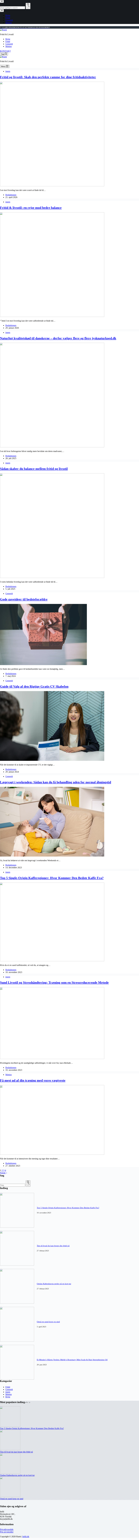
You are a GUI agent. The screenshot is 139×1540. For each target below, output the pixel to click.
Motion (8, 46)
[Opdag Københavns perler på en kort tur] (17, 1303)
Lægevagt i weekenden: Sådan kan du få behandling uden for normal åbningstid (55, 782)
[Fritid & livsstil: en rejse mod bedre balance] (52, 316)
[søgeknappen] (28, 1183)
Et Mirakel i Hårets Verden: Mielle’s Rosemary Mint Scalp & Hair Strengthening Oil (72, 1360)
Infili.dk (25, 1536)
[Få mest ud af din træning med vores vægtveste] (52, 1154)
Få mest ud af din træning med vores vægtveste (32, 1080)
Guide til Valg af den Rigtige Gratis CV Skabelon (34, 686)
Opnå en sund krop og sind (48, 1322)
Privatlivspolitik (6, 1529)
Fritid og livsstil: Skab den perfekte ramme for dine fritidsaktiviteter (48, 77)
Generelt (9, 44)
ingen (7, 71)
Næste (3, 1173)
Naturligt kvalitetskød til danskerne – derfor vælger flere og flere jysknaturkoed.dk (58, 338)
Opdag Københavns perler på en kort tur (54, 1284)
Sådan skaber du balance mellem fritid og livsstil (34, 468)
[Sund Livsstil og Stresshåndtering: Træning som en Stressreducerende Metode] (52, 1058)
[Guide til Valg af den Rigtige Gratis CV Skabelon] (52, 760)
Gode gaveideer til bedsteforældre (24, 599)
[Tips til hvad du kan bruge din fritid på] (17, 1265)
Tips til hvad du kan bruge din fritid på (53, 1246)
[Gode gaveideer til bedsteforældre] (43, 664)
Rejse (7, 39)
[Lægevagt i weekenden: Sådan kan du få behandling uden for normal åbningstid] (52, 856)
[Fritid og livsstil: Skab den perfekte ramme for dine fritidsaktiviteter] (52, 185)
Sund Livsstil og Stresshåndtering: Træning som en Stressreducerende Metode (54, 982)
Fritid (7, 41)
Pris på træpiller (6, 1532)
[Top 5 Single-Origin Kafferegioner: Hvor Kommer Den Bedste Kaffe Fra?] (52, 960)
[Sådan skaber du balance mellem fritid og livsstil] (52, 577)
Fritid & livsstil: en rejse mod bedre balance (31, 207)
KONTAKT (5, 51)
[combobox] (12, 1185)
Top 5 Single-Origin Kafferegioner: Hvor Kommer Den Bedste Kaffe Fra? (52, 878)
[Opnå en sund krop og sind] (17, 1341)
